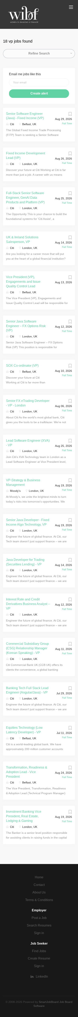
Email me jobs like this (25, 74)
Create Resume (39, 958)
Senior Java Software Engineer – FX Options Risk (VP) (26, 326)
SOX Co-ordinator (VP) (22, 365)
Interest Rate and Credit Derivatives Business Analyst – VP (28, 604)
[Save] (70, 115)
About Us (39, 892)
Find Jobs (39, 951)
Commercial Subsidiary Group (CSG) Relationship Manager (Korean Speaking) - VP (27, 648)
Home (39, 877)
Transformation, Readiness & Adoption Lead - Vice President (26, 772)
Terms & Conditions (39, 900)
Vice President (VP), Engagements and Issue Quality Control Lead (23, 281)
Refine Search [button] (39, 53)
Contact (39, 884)
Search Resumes (39, 925)
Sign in (39, 933)
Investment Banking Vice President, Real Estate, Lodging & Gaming (23, 816)
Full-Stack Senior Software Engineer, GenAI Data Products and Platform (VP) (25, 197)
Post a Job (39, 918)
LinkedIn (42, 976)
